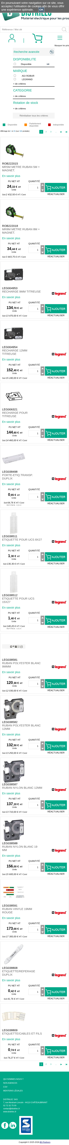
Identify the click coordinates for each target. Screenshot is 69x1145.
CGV (5, 1087)
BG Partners (45, 1142)
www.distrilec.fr (9, 1112)
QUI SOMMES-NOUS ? (13, 1079)
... (56, 132)
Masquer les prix (62, 45)
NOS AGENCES (10, 1083)
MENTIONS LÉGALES (13, 1091)
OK (41, 9)
